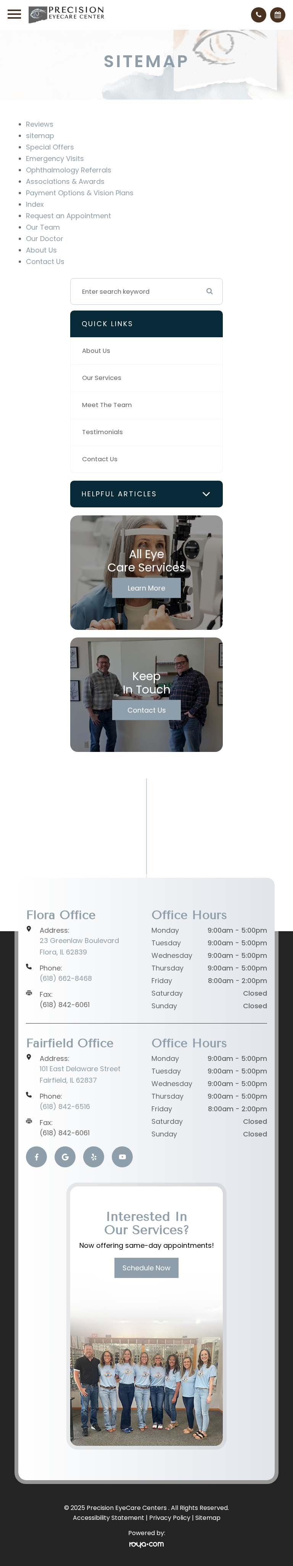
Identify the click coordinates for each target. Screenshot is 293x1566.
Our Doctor (44, 238)
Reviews (39, 124)
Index (35, 204)
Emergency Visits (55, 158)
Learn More (146, 588)
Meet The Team (107, 405)
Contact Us (45, 261)
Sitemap (208, 1517)
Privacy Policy (169, 1517)
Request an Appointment (68, 215)
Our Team (43, 227)
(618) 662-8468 (66, 978)
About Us (41, 250)
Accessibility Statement (108, 1517)
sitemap (40, 135)
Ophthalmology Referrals (68, 170)
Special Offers (50, 147)
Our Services (101, 377)
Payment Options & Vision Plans (80, 193)
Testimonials (102, 432)
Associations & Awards (65, 181)
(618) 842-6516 (65, 1106)
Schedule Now (146, 1268)
